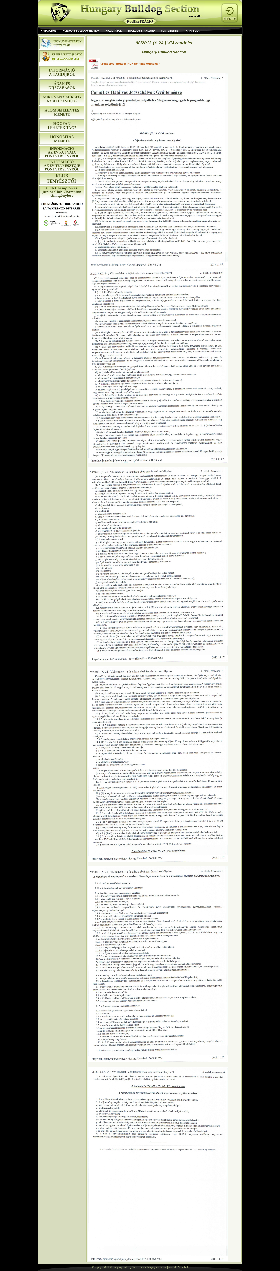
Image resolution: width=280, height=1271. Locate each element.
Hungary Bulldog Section (81, 30)
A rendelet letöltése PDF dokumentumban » (130, 63)
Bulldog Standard (141, 30)
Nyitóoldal (48, 30)
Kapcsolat (193, 30)
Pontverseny (170, 30)
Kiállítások (114, 30)
